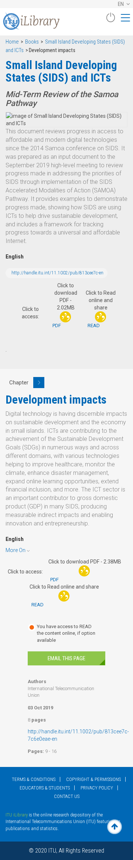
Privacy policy (97, 787)
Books (32, 42)
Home (12, 42)
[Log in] (110, 20)
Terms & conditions (33, 779)
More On (15, 550)
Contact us (66, 796)
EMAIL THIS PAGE (66, 658)
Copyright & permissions (93, 779)
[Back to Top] (114, 826)
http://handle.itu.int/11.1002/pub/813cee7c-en (57, 272)
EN (121, 4)
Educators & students (45, 787)
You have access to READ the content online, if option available (66, 633)
